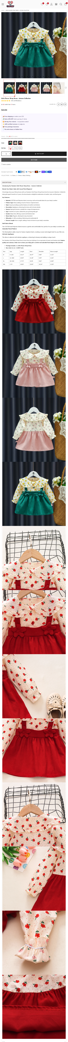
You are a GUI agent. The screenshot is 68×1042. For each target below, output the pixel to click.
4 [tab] (27, 76)
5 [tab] (30, 76)
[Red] (20, 143)
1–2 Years (13, 175)
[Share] (58, 104)
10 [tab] (43, 76)
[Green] (10, 143)
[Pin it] (65, 104)
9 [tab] (41, 76)
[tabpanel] (34, 45)
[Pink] (15, 143)
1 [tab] (19, 76)
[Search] (61, 4)
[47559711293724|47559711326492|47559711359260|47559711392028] (34, 45)
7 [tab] (35, 76)
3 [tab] (25, 76)
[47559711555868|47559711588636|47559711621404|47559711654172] (21, 88)
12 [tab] (48, 76)
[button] (2, 88)
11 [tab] (46, 76)
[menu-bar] (3, 4)
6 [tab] (33, 76)
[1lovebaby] (10, 4)
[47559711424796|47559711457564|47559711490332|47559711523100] (34, 88)
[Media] (63, 75)
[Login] (51, 4)
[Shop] (56, 4)
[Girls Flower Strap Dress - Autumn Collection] (46, 88)
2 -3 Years (19, 175)
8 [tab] (38, 76)
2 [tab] (22, 76)
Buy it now (34, 160)
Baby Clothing (26, 175)
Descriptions (6, 182)
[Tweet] (61, 104)
